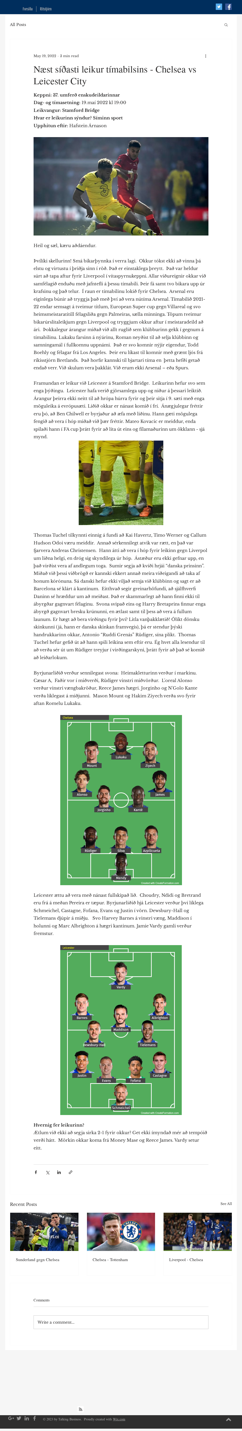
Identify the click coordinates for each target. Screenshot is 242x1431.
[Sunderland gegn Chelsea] (44, 1232)
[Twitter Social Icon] (219, 7)
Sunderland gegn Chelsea (37, 1259)
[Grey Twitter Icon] (19, 1418)
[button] (226, 24)
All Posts (18, 24)
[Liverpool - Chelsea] (198, 1232)
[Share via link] (70, 1172)
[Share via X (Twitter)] (47, 1172)
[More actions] (205, 56)
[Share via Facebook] (36, 1172)
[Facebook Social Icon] (228, 7)
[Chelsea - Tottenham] (121, 1232)
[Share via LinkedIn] (59, 1172)
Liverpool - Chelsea (186, 1259)
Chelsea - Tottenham (110, 1259)
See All (226, 1204)
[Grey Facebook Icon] (34, 1418)
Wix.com (119, 1419)
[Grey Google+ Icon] (11, 1418)
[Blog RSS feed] (81, 1409)
